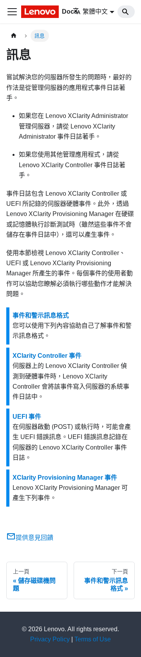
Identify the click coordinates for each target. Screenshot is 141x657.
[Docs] (41, 11)
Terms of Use (92, 639)
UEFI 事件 (27, 416)
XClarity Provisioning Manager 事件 (65, 477)
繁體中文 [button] (95, 11)
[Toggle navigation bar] (12, 12)
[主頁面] (13, 36)
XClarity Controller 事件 (47, 355)
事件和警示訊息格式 (41, 315)
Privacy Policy (50, 639)
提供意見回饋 (34, 537)
